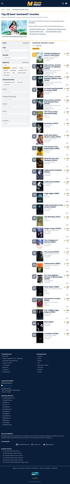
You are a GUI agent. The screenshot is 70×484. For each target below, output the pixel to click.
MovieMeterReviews (23, 444)
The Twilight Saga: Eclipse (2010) (51, 311)
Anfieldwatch (6, 422)
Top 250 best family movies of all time (13, 457)
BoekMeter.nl (6, 413)
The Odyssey (6, 365)
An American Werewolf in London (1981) (53, 89)
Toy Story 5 (6, 369)
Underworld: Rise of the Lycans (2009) (53, 206)
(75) (68, 335)
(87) (68, 125)
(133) (67, 277)
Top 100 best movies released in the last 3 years (15, 462)
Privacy (41, 468)
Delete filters (26, 43)
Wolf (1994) (49, 322)
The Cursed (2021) (51, 252)
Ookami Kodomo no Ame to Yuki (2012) (52, 54)
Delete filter (39, 45)
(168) (67, 148)
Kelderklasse (6, 420)
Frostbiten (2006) (51, 333)
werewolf (6, 68)
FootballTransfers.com (9, 398)
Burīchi (39, 358)
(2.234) (67, 183)
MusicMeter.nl (6, 411)
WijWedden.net (7, 418)
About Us (28, 468)
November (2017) (51, 123)
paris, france (7, 72)
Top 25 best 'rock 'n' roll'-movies (37, 34)
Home (2, 9)
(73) (68, 113)
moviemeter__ (37, 444)
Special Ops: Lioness (43, 365)
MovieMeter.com (7, 409)
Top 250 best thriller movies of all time (13, 455)
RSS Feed (54, 468)
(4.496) (67, 67)
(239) (67, 218)
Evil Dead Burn (6, 372)
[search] (63, 3)
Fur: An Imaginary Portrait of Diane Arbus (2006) (53, 277)
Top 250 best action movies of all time (13, 460)
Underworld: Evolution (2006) (53, 171)
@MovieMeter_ (49, 444)
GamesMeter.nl (7, 416)
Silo (39, 363)
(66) (68, 300)
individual (14, 68)
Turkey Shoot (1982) (52, 263)
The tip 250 (20, 82)
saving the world (23, 70)
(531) (67, 288)
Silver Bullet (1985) (51, 287)
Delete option (25, 62)
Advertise (35, 468)
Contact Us (21, 468)
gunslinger (13, 70)
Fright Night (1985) (51, 193)
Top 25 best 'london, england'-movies (56, 29)
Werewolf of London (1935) (52, 299)
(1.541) (67, 312)
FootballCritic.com (7, 400)
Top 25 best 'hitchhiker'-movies (53, 31)
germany (6, 70)
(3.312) (67, 78)
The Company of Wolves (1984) (51, 241)
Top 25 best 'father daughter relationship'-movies (14, 36)
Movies (8, 9)
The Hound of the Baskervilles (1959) (51, 148)
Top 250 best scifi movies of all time (12, 453)
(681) (67, 160)
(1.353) (67, 172)
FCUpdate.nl (6, 402)
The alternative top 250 (9, 82)
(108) (67, 253)
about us (49, 437)
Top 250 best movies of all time (11, 451)
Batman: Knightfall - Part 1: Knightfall (12, 358)
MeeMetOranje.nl (7, 424)
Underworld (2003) (52, 182)
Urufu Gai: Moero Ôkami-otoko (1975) (52, 136)
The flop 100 (7, 84)
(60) (68, 265)
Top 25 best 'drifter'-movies (36, 31)
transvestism (7, 75)
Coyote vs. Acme (7, 363)
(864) (67, 323)
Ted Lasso (40, 367)
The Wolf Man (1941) (52, 217)
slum (13, 72)
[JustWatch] (35, 478)
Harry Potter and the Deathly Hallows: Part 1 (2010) (53, 78)
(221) (67, 242)
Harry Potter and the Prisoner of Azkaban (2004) (52, 67)
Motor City (5, 356)
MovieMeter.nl (6, 407)
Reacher (40, 360)
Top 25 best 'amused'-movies (37, 29)
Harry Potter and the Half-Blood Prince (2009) (52, 102)
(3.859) (67, 102)
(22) (68, 137)
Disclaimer (47, 468)
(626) (67, 230)
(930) (67, 90)
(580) (67, 195)
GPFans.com (6, 404)
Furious (39, 372)
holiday (21, 68)
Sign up (15, 468)
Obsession (5, 367)
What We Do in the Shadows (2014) (51, 159)
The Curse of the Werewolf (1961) (50, 113)
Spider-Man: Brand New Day (10, 360)
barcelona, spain (22, 72)
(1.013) (67, 207)
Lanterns (40, 356)
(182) (67, 55)
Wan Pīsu (40, 369)
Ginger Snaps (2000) (52, 228)
